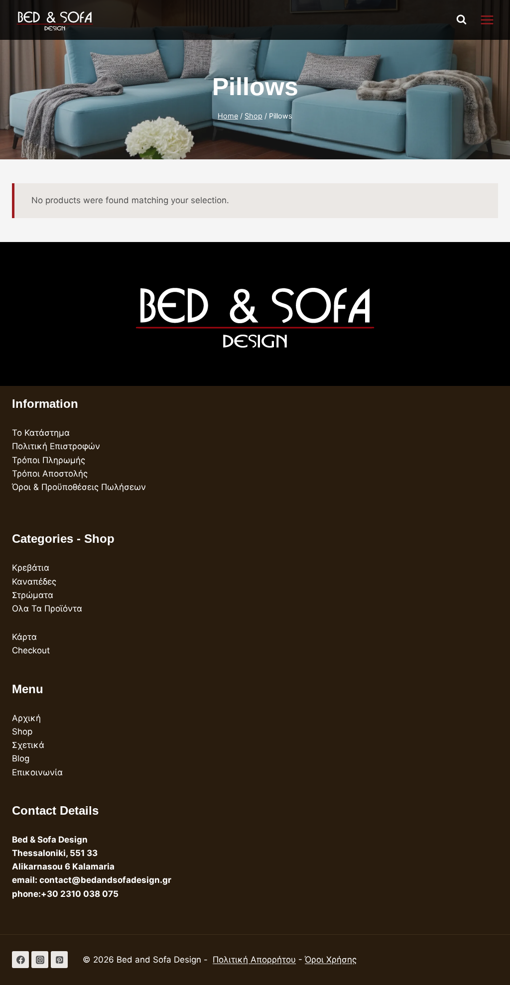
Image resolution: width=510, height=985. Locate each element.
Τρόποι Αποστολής (50, 474)
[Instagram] (39, 959)
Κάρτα (24, 637)
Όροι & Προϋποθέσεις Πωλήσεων (79, 487)
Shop (22, 732)
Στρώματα (32, 595)
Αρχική (26, 718)
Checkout (31, 650)
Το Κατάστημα (41, 433)
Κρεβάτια (30, 568)
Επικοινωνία (37, 772)
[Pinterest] (59, 959)
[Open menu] (492, 19)
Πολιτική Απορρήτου (254, 960)
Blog (20, 758)
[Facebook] (20, 959)
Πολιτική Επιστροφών (56, 446)
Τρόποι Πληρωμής (48, 460)
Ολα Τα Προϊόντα (47, 609)
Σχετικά (28, 745)
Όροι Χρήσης (331, 960)
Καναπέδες (34, 582)
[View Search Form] (462, 20)
